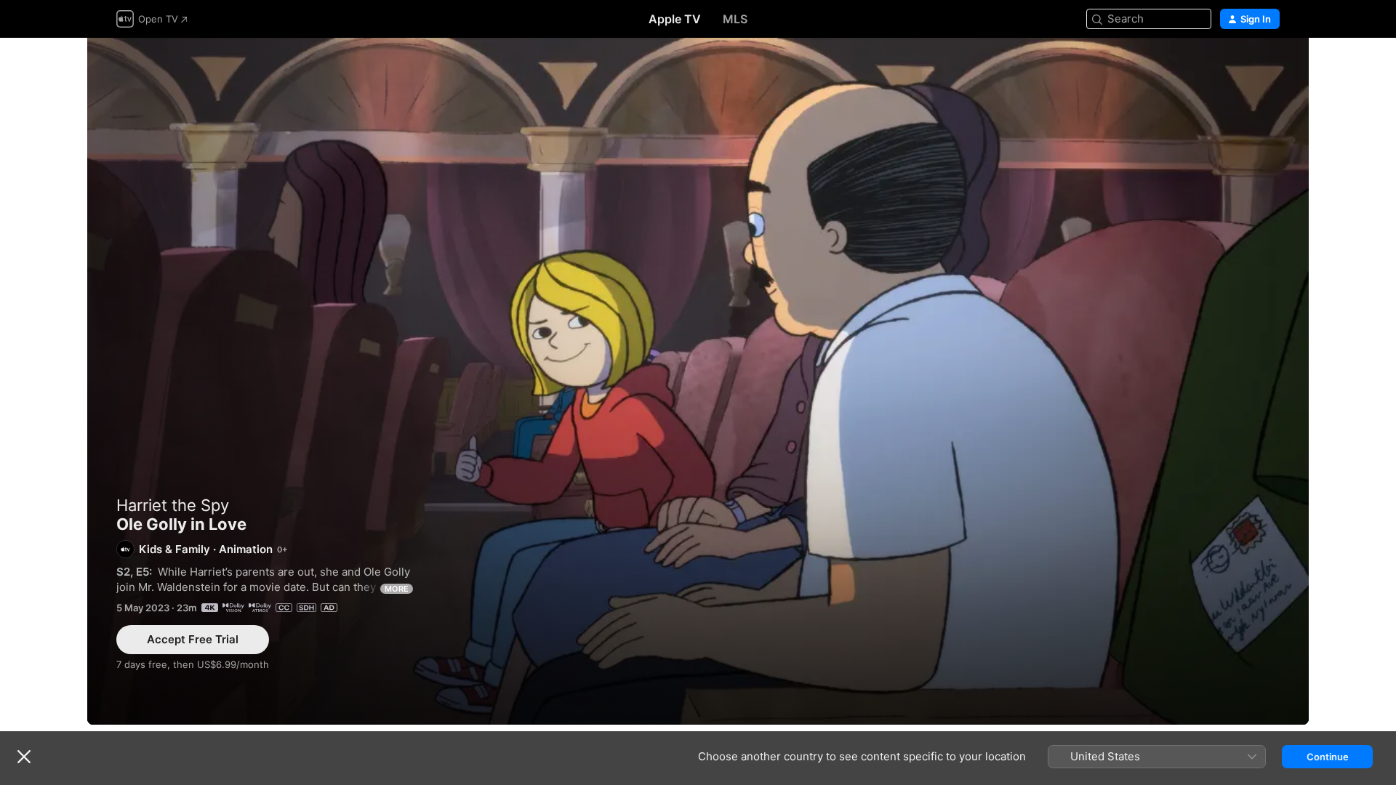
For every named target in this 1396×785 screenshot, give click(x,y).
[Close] (24, 756)
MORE (397, 589)
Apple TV (675, 19)
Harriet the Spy (172, 505)
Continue (1328, 756)
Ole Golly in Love (698, 381)
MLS (735, 19)
